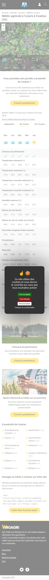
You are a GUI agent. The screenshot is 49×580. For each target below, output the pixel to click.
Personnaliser (24, 304)
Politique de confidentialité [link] (24, 307)
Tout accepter (24, 294)
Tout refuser (25, 299)
